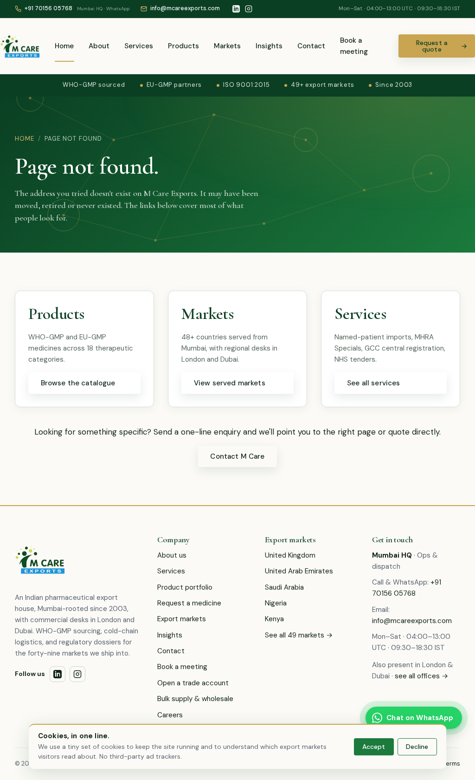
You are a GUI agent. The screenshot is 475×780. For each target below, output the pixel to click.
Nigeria (276, 603)
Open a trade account (193, 683)
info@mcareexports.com (412, 620)
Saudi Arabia (284, 587)
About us (171, 555)
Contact (311, 46)
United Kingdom (290, 555)
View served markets (229, 383)
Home (64, 46)
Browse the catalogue (78, 383)
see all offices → (421, 676)
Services (138, 46)
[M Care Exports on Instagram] (248, 9)
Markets (227, 46)
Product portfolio (184, 587)
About (99, 46)
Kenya (274, 619)
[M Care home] (20, 46)
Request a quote (441, 46)
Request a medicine (189, 603)
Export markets (181, 619)
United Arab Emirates (299, 571)
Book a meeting (354, 46)
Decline (417, 746)
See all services (373, 383)
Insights (269, 46)
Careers (170, 715)
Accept (373, 746)
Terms (451, 763)
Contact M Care (237, 456)
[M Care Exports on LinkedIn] (236, 9)
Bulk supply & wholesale (195, 698)
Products (183, 46)
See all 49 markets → (299, 635)
